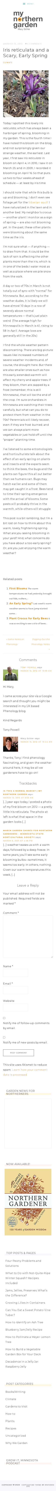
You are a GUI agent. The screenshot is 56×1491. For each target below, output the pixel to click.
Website (8, 1000)
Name (8, 966)
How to (10, 1413)
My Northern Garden (28, 21)
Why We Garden (16, 1443)
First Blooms (18, 588)
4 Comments (34, 44)
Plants (9, 1421)
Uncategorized (15, 1435)
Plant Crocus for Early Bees (28, 618)
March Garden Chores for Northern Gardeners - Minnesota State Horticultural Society (27, 833)
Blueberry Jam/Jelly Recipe (23, 1329)
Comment (11, 912)
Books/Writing (15, 1391)
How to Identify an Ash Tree (24, 1322)
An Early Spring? (21, 603)
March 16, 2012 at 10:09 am (36, 671)
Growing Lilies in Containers (25, 1302)
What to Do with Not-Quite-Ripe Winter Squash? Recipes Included (27, 1278)
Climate (7, 62)
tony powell (29, 667)
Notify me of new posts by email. (25, 1042)
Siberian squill (38, 202)
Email (8, 983)
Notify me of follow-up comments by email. (26, 1026)
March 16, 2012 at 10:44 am (36, 742)
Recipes (10, 1428)
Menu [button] (30, 4)
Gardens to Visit (16, 1406)
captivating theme (32, 1485)
